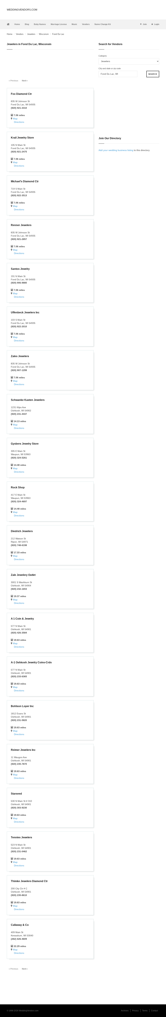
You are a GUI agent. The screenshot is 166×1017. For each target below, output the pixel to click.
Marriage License (59, 24)
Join (145, 24)
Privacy (135, 1011)
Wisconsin (44, 34)
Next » (25, 81)
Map (15, 118)
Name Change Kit (103, 24)
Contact (154, 1011)
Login (156, 24)
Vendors (86, 24)
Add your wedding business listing (116, 150)
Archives (125, 1011)
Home (17, 24)
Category (103, 56)
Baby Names (40, 24)
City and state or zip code (110, 68)
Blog (27, 24)
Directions (19, 122)
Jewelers (31, 34)
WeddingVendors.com (22, 9)
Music (74, 24)
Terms (145, 1011)
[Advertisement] (50, 62)
